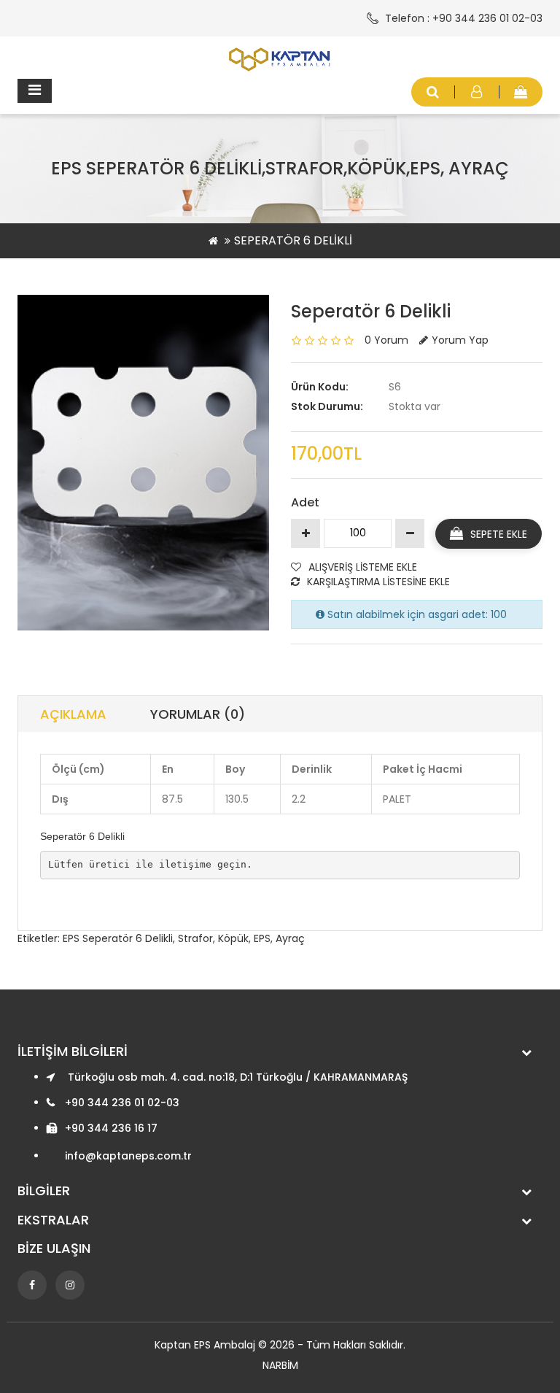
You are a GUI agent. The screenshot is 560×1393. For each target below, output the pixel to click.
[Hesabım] (476, 92)
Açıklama (73, 714)
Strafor (195, 938)
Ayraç (290, 938)
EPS (262, 938)
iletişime (188, 864)
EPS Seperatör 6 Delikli (118, 938)
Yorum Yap (460, 340)
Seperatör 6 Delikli (293, 240)
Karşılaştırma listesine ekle (378, 581)
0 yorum (386, 340)
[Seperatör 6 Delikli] (143, 462)
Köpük (233, 938)
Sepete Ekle (498, 534)
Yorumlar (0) (197, 714)
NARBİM (280, 1365)
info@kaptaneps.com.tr (128, 1156)
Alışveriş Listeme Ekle (362, 567)
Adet (305, 502)
